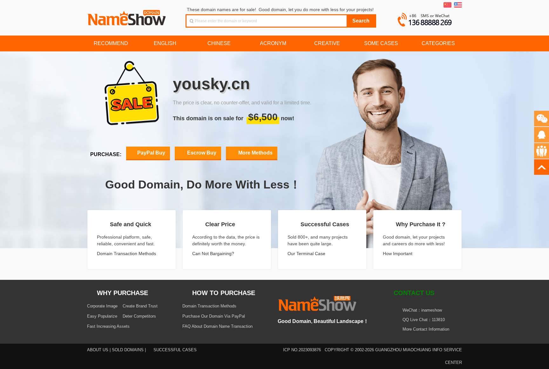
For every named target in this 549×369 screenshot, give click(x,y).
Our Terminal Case (307, 253)
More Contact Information (427, 329)
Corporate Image (102, 306)
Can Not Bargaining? (213, 253)
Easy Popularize (102, 316)
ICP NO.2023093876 (302, 349)
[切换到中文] (447, 5)
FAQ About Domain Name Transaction (217, 326)
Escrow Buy (201, 152)
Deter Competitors (139, 316)
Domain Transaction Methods (127, 253)
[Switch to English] (458, 5)
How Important (398, 253)
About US (97, 349)
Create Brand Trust (140, 306)
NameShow (127, 15)
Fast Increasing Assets (108, 326)
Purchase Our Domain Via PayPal (213, 316)
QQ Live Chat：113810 (424, 319)
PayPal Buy (150, 152)
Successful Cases (175, 349)
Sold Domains (128, 349)
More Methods (255, 152)
